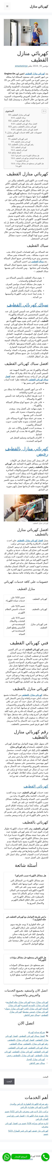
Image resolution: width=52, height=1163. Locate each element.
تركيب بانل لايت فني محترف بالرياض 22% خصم (26, 1111)
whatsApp (7, 1157)
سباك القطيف (21, 118)
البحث (45, 1077)
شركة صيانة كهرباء (36, 1032)
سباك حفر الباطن (37, 1063)
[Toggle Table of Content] (43, 111)
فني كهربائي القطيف (19, 139)
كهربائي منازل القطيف (21, 115)
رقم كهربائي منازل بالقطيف (22, 144)
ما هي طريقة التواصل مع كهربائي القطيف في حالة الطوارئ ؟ (30, 159)
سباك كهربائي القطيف (21, 120)
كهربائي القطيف (20, 147)
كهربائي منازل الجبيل (35, 1059)
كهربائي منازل (39, 6)
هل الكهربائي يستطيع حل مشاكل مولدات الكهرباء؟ (30, 164)
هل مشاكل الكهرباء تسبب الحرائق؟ (27, 155)
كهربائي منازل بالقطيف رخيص (24, 126)
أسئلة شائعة (16, 153)
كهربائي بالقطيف (21, 150)
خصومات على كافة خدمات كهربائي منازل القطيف (24, 134)
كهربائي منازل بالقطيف (22, 142)
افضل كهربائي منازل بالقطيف (27, 130)
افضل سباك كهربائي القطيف (26, 124)
